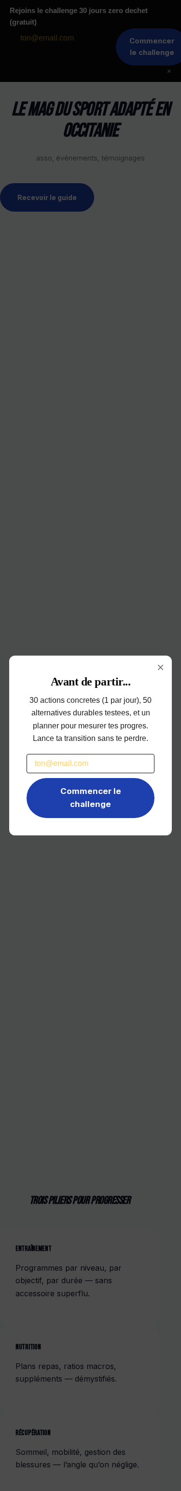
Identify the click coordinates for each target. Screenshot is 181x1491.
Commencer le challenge (90, 797)
